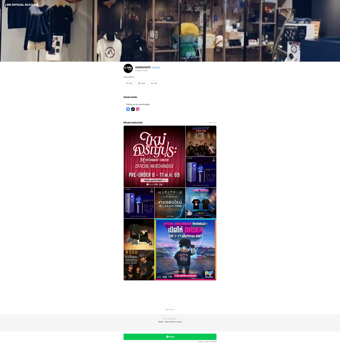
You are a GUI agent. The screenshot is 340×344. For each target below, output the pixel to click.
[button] (142, 83)
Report (160, 322)
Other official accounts (173, 322)
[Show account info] (156, 67)
